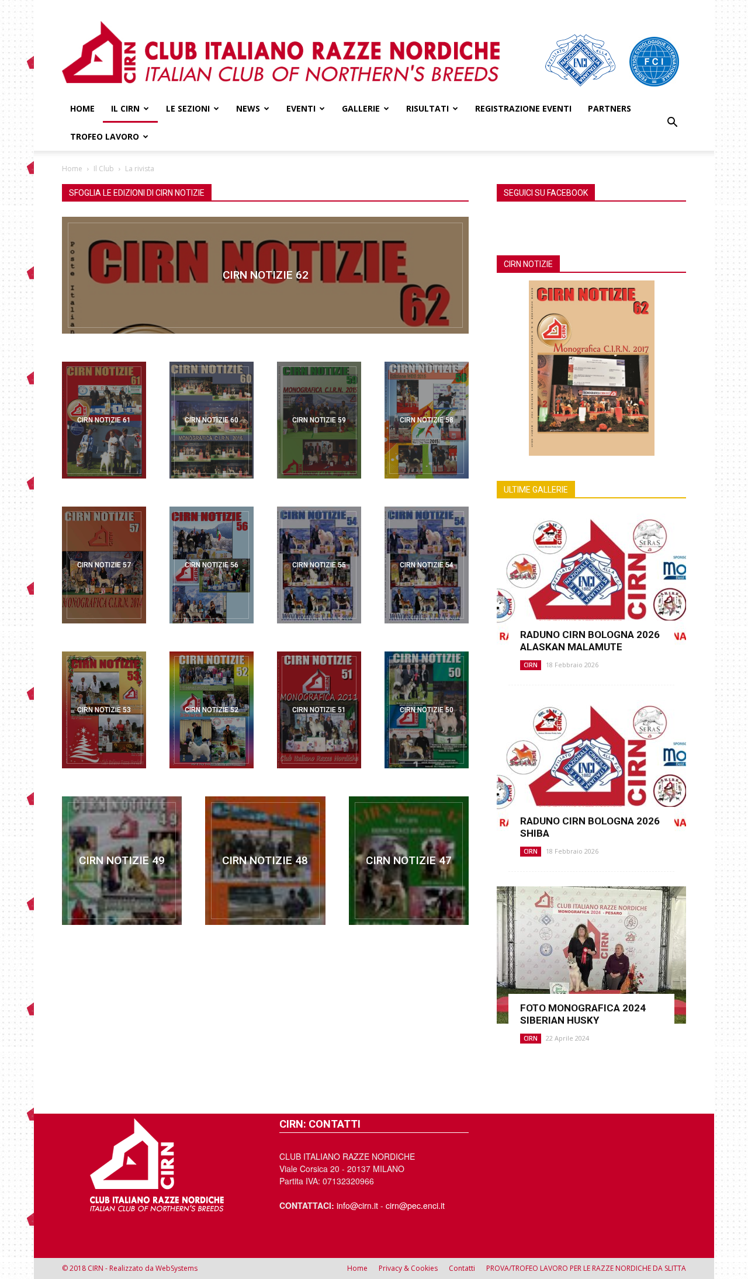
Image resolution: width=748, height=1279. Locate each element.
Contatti (462, 1268)
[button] (672, 123)
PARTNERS (609, 108)
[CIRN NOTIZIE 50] (427, 709)
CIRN (531, 665)
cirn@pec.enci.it (415, 1205)
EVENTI (301, 108)
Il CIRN (125, 108)
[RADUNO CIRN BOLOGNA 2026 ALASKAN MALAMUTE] (591, 582)
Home (72, 169)
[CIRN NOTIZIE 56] (211, 565)
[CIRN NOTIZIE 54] (427, 565)
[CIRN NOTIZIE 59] (319, 420)
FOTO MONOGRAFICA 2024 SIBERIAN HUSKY (583, 1014)
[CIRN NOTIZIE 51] (319, 709)
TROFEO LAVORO (104, 136)
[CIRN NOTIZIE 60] (211, 420)
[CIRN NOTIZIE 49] (122, 860)
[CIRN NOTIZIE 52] (211, 709)
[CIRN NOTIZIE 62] (265, 275)
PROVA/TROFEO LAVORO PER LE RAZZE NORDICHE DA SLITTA (586, 1268)
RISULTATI (427, 108)
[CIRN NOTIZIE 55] (319, 565)
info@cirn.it (357, 1205)
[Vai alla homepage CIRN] (156, 1165)
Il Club (104, 169)
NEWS (248, 108)
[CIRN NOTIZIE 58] (427, 420)
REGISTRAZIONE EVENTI (523, 108)
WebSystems (176, 1268)
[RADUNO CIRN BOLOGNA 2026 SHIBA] (591, 768)
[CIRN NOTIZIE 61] (104, 420)
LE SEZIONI (188, 108)
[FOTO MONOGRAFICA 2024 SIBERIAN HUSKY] (591, 955)
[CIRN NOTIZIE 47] (409, 860)
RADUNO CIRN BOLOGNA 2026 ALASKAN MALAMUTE (590, 641)
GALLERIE (361, 108)
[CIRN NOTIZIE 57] (104, 565)
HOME (82, 108)
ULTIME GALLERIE (536, 489)
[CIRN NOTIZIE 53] (104, 709)
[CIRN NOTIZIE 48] (265, 860)
